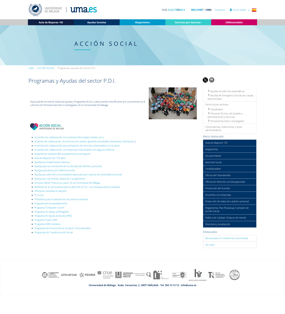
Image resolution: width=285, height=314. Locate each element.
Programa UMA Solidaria (47, 224)
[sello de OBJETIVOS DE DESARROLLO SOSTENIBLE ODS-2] (50, 274)
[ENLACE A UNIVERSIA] (69, 274)
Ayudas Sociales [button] (96, 22)
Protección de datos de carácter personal (227, 201)
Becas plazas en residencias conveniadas (226, 238)
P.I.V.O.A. (39, 195)
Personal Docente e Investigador (227, 121)
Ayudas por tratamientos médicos (52, 162)
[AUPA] (124, 274)
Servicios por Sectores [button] (187, 22)
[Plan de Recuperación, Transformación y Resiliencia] (216, 274)
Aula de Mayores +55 (216, 142)
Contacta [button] (219, 9)
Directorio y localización (217, 224)
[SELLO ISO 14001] (179, 274)
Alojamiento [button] (142, 22)
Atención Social (213, 162)
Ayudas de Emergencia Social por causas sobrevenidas (230, 97)
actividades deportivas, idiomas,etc (116, 141)
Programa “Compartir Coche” (49, 207)
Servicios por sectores (216, 104)
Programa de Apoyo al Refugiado (51, 211)
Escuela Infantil (213, 155)
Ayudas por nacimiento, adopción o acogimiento (59, 178)
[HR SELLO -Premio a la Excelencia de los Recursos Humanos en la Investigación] (198, 274)
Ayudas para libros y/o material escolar (54, 170)
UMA (31, 68)
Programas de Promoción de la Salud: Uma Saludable (62, 228)
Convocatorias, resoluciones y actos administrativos (223, 128)
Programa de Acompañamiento (50, 203)
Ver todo (209, 244)
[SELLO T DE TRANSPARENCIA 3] (161, 274)
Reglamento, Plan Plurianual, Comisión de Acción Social (227, 209)
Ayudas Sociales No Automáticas (227, 91)
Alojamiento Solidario (46, 154)
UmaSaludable (213, 168)
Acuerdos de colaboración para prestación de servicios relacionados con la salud (76, 145)
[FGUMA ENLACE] (87, 274)
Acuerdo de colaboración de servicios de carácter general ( (65, 141)
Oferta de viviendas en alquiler (50, 191)
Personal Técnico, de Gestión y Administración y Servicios (225, 115)
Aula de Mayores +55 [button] (51, 22)
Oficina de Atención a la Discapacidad (225, 181)
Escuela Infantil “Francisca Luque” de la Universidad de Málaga (67, 182)
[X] (205, 79)
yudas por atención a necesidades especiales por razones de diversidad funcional (79, 174)
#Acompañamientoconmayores (74, 154)
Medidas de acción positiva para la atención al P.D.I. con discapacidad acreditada (77, 187)
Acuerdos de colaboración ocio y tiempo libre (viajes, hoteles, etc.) (69, 137)
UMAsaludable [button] (234, 22)
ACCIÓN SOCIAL (45, 68)
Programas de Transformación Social (53, 232)
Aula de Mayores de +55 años (49, 158)
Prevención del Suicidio (217, 188)
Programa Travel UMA (45, 220)
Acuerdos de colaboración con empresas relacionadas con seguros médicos (74, 149)
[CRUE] (106, 274)
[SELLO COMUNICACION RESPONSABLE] (142, 274)
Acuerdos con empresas (218, 194)
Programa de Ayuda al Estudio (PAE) (53, 215)
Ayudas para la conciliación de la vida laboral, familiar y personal (68, 166)
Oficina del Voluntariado (218, 175)
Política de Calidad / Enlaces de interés (225, 217)
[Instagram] (212, 79)
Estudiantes (216, 109)
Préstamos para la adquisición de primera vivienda (61, 199)
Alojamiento (211, 149)
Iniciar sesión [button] (240, 9)
